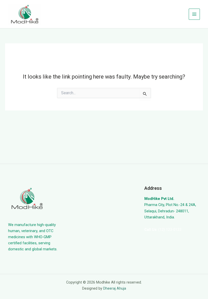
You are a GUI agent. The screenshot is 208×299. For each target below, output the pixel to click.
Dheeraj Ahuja (114, 288)
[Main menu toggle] (194, 14)
